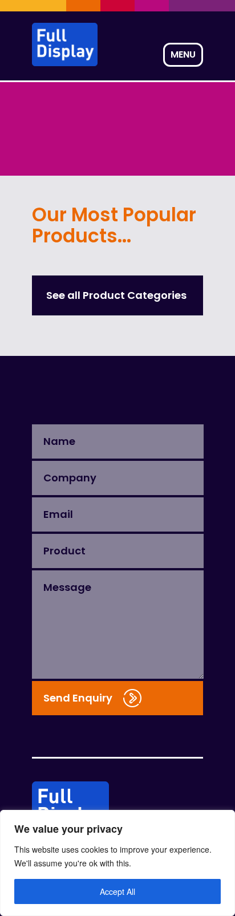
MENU (183, 54)
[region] (117, 863)
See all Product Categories (116, 295)
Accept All (117, 891)
